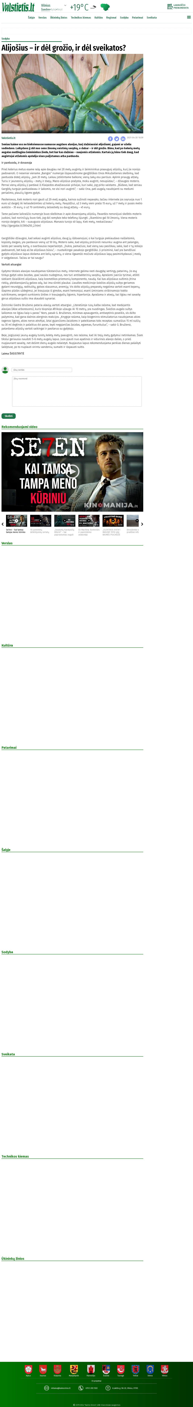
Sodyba (124, 17)
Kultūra (99, 17)
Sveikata (152, 17)
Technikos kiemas (81, 17)
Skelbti (9, 416)
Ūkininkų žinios (58, 17)
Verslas (42, 17)
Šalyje (31, 17)
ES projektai (96, 1381)
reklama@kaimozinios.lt (60, 1388)
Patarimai (137, 17)
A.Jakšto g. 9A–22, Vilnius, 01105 (125, 1388)
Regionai (111, 17)
